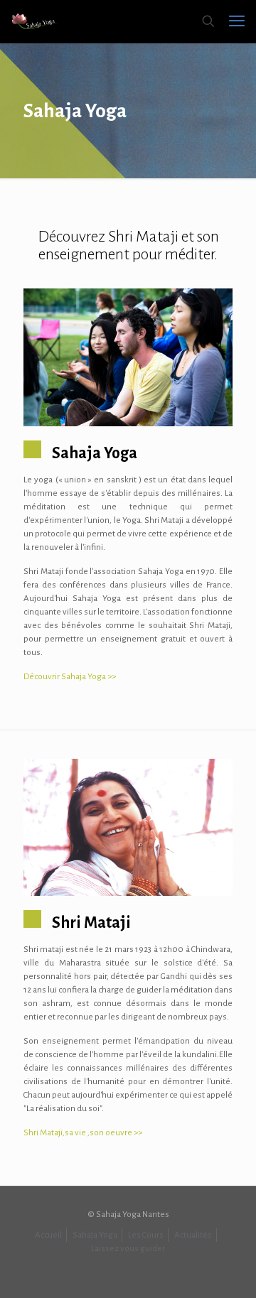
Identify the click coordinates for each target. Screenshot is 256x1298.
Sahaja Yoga (95, 1235)
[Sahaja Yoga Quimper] (34, 21)
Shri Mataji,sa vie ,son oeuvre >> (82, 1132)
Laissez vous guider (128, 1248)
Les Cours (146, 1235)
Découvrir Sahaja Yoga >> (69, 676)
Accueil (48, 1235)
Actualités (193, 1235)
